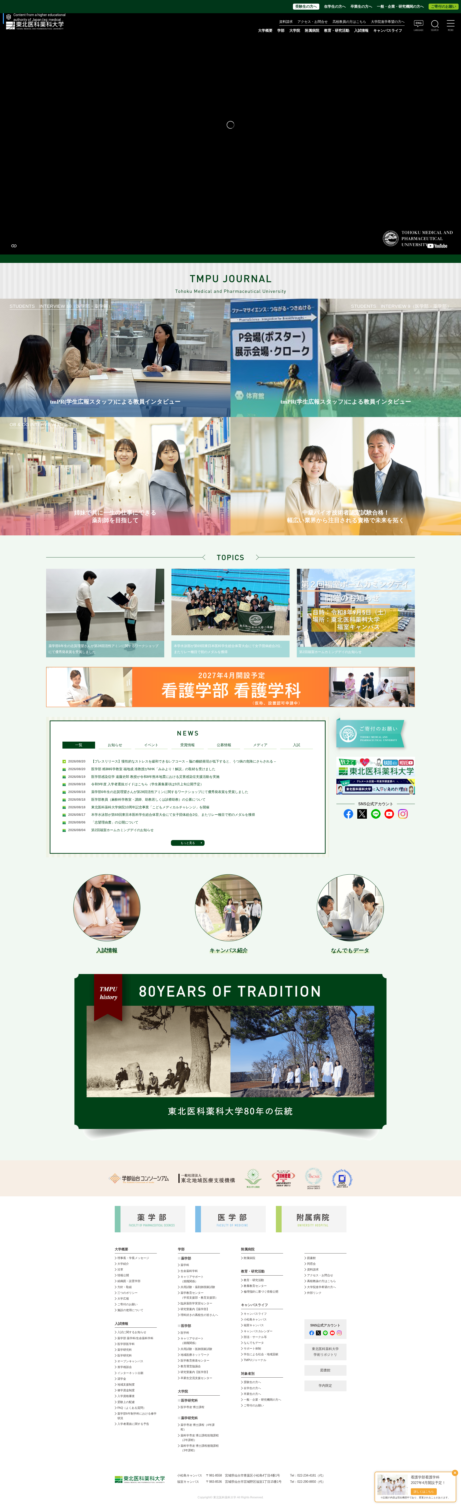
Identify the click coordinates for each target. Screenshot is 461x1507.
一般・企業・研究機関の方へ (400, 6)
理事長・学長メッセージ (133, 1258)
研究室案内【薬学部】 (195, 1309)
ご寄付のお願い (443, 6)
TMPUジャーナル (255, 1360)
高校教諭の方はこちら (321, 1281)
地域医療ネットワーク (195, 1354)
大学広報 (123, 1298)
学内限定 (325, 1385)
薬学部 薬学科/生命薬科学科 (135, 1338)
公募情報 (224, 745)
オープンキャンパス (130, 1361)
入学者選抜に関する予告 (133, 1424)
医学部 (186, 1326)
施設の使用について (130, 1310)
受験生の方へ (306, 6)
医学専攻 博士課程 (192, 1407)
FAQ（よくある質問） (131, 1408)
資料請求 (286, 22)
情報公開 (123, 1275)
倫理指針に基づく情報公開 (261, 1291)
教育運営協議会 (191, 1366)
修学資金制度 (126, 1390)
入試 (296, 745)
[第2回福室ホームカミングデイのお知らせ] (356, 608)
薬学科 (185, 1265)
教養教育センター (255, 1286)
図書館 (311, 1258)
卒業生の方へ (361, 6)
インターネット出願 (130, 1373)
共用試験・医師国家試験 (196, 1349)
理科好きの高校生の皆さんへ (199, 1315)
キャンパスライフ (255, 1313)
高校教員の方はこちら (349, 22)
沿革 (120, 1269)
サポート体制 (252, 1348)
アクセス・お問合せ (312, 22)
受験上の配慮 (126, 1402)
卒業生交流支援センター (196, 1378)
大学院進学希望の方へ (388, 22)
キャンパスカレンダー (258, 1331)
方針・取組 (124, 1287)
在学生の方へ (335, 6)
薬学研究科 (124, 1349)
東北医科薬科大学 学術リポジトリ (325, 1351)
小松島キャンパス (255, 1319)
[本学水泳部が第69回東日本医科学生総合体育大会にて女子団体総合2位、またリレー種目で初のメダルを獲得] (230, 602)
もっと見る (188, 843)
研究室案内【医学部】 (195, 1372)
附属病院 (312, 30)
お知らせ (115, 745)
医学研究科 (124, 1355)
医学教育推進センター (195, 1360)
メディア (260, 745)
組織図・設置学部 (128, 1281)
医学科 (185, 1332)
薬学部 (186, 1258)
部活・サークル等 (255, 1337)
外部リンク (314, 1293)
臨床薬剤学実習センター (196, 1303)
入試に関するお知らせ (131, 1332)
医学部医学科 (126, 1344)
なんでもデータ (254, 1342)
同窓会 (311, 1263)
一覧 (78, 745)
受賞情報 (187, 745)
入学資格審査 (126, 1396)
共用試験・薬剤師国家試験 (198, 1287)
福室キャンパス (254, 1325)
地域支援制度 (126, 1384)
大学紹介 (123, 1263)
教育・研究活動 (254, 1280)
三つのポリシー (127, 1293)
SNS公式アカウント (325, 1325)
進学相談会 (124, 1367)
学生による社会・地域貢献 (261, 1354)
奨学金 (121, 1378)
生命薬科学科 (189, 1271)
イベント (151, 745)
